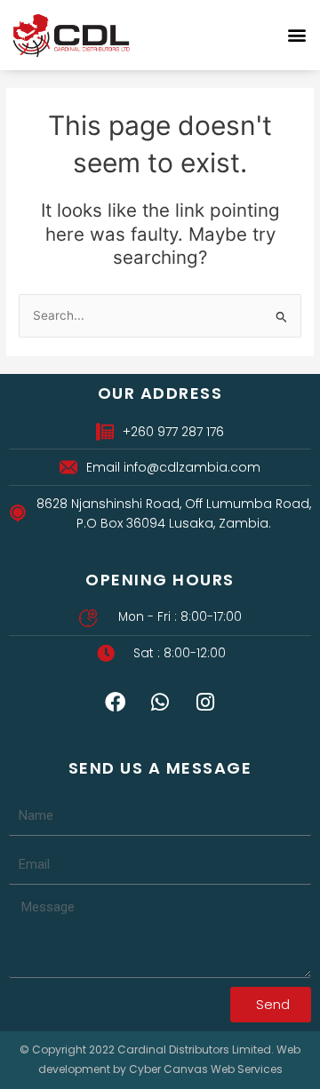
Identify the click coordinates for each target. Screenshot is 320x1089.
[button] (296, 35)
